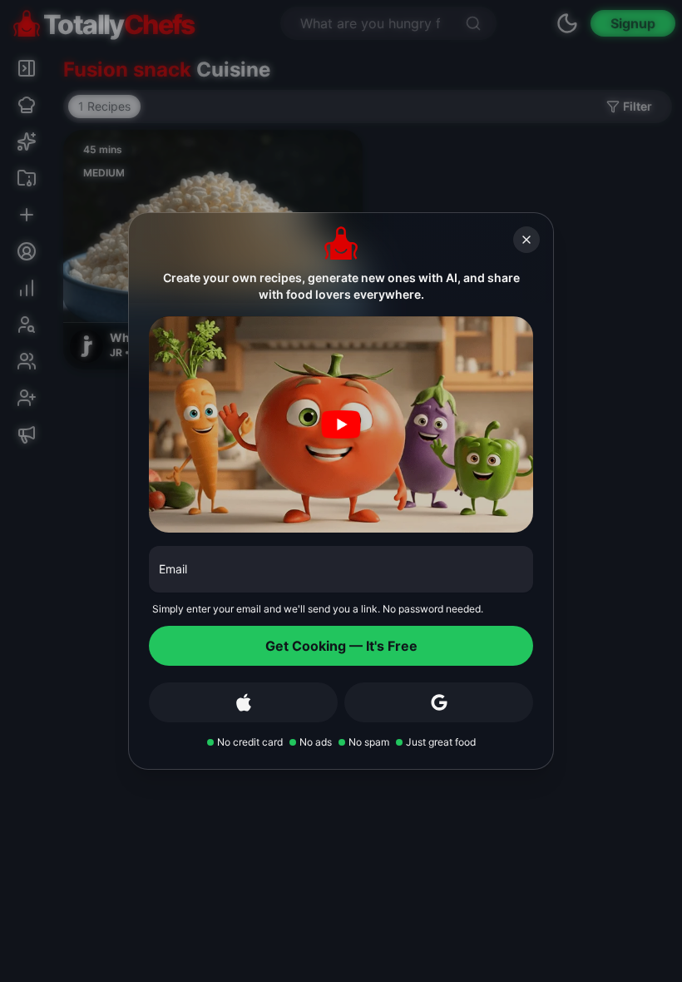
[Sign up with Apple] (243, 702)
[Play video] (341, 424)
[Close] (526, 239)
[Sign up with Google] (438, 702)
